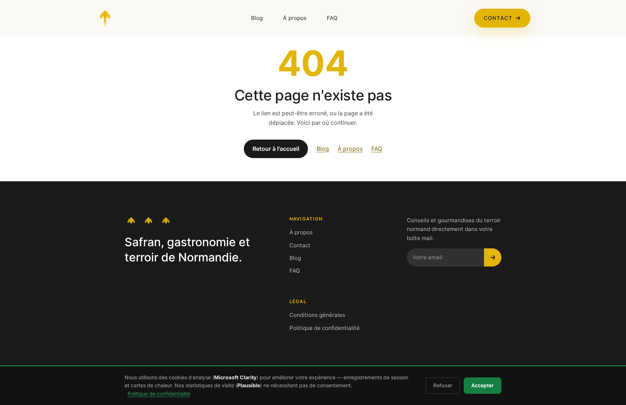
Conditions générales (317, 314)
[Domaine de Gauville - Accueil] (105, 18)
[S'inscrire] (492, 257)
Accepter (482, 385)
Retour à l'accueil (276, 149)
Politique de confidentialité (324, 328)
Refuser (442, 385)
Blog (257, 18)
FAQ (332, 18)
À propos (294, 18)
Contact (498, 18)
